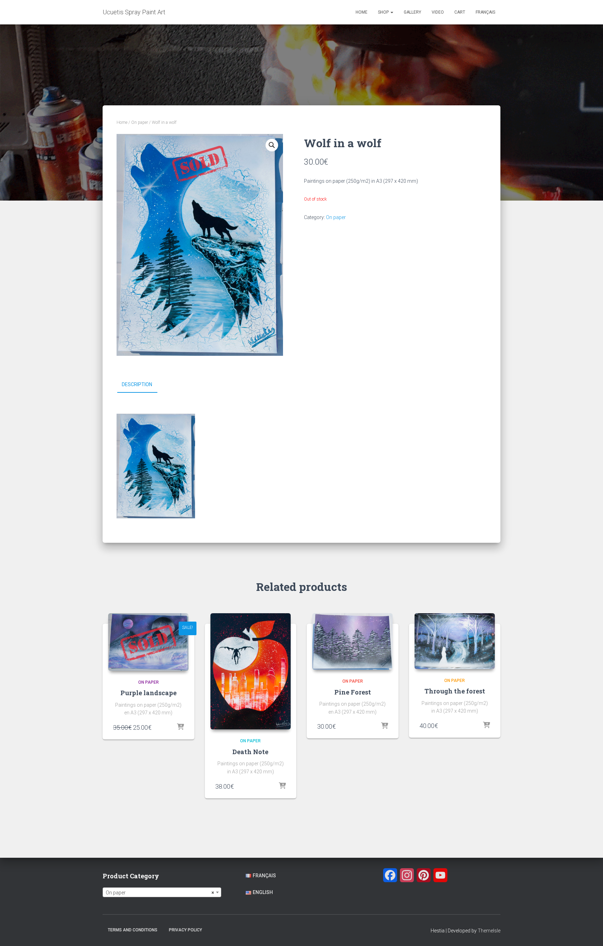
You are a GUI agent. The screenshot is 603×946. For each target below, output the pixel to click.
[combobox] (162, 892)
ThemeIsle (489, 930)
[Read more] (180, 727)
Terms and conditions (132, 930)
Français (485, 12)
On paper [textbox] (160, 892)
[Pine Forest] (352, 641)
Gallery (412, 12)
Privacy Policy (185, 930)
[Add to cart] (282, 786)
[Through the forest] (455, 641)
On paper (139, 122)
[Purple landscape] (148, 641)
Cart (459, 12)
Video (438, 12)
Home (361, 12)
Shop (384, 12)
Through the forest (454, 691)
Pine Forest (352, 692)
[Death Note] (250, 671)
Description (137, 384)
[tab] (142, 385)
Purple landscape (148, 693)
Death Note (250, 752)
